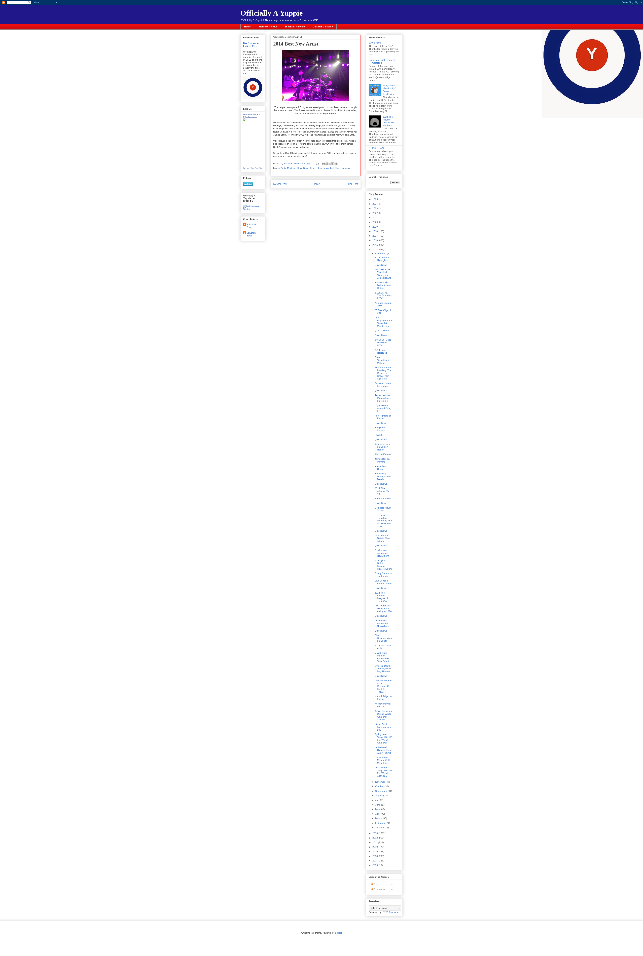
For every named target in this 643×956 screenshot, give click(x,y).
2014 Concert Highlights (382, 259)
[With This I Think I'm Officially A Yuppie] (253, 165)
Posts (376, 884)
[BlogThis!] (326, 163)
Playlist (378, 435)
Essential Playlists (295, 26)
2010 (375, 847)
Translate (394, 912)
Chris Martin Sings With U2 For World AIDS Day (383, 771)
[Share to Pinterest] (336, 163)
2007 (375, 860)
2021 (375, 217)
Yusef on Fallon (383, 498)
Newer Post (280, 184)
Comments (379, 889)
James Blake (316, 168)
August (379, 795)
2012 (375, 838)
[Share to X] (330, 163)
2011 (375, 842)
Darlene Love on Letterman (383, 384)
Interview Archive (267, 26)
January (379, 827)
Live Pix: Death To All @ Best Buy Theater (383, 668)
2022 (375, 213)
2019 (375, 226)
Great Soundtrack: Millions (382, 360)
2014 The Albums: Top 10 (382, 491)
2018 (375, 231)
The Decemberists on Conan (383, 638)
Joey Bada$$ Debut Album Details (383, 285)
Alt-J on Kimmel (383, 454)
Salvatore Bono (251, 226)
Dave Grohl (302, 168)
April (378, 813)
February (380, 823)
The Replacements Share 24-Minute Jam (383, 321)
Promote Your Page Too (252, 168)
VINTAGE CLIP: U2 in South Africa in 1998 (383, 608)
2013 (375, 833)
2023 (375, 208)
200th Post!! (375, 42)
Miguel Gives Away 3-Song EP (383, 408)
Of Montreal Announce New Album (382, 553)
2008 (375, 856)
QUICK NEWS (376, 148)
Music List (329, 168)
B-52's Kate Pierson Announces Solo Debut (382, 656)
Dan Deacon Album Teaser (383, 582)
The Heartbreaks (343, 168)
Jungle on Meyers (380, 429)
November (381, 781)
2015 (375, 245)
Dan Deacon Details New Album (382, 538)
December (381, 253)
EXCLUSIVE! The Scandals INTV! (383, 295)
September (381, 791)
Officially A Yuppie (271, 13)
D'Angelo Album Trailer (383, 509)
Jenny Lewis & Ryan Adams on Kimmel (382, 398)
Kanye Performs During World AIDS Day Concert (383, 715)
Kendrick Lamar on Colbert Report (383, 447)
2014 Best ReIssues (381, 351)
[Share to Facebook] (333, 163)
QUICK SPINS (382, 330)
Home (247, 26)
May (377, 809)
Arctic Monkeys (288, 168)
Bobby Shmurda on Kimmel (383, 574)
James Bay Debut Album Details (383, 476)
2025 (375, 199)
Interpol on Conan (380, 467)
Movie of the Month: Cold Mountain (382, 760)
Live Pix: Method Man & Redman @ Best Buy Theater (383, 686)
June (378, 804)
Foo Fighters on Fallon (383, 417)
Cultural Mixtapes (323, 26)
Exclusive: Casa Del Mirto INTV (383, 342)
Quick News (381, 265)
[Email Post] (317, 163)
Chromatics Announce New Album (382, 623)
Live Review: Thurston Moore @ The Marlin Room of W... (383, 521)
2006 (375, 865)
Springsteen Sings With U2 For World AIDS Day (383, 738)
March (379, 818)
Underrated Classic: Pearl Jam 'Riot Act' (383, 750)
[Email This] (323, 163)
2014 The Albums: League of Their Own (381, 596)
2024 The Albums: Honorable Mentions (388, 121)
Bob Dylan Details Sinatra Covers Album (383, 564)
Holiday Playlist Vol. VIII (382, 705)
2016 (375, 240)
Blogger (338, 933)
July (377, 800)
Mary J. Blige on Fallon (383, 697)
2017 (375, 235)
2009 (375, 851)
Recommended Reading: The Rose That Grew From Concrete (383, 373)
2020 (375, 222)
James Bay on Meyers (382, 460)
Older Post (351, 184)
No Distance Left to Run (251, 45)
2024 (375, 203)
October (379, 786)
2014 (375, 249)
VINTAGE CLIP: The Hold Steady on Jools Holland (383, 273)
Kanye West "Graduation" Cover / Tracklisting (389, 89)
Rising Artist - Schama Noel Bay (383, 727)
